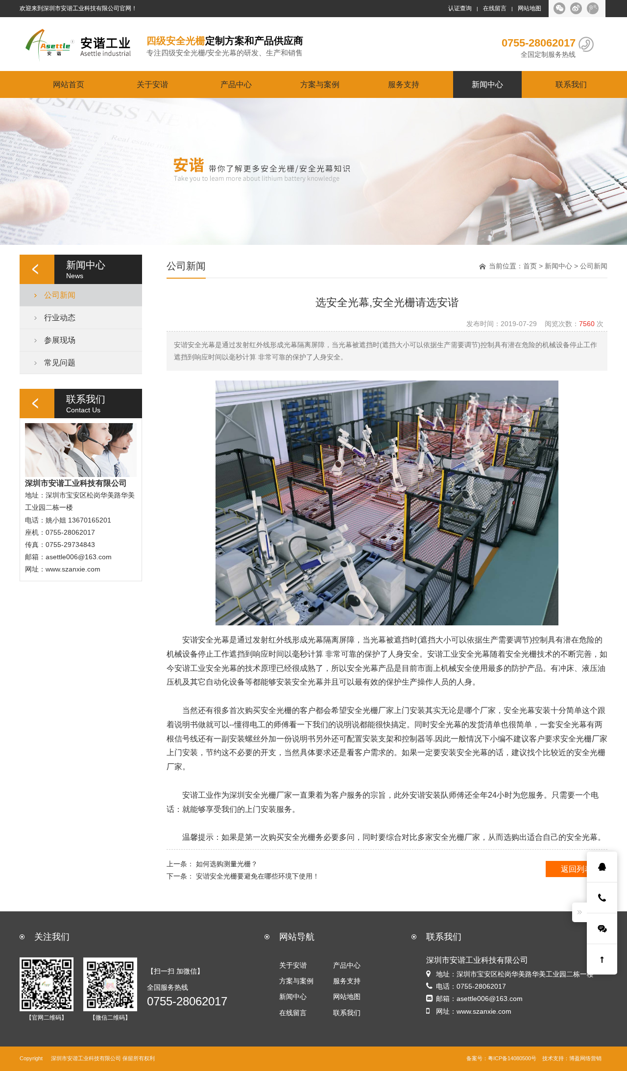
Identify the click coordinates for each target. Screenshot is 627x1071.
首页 (530, 265)
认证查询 (460, 8)
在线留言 (494, 8)
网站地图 (529, 8)
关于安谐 (152, 84)
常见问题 (59, 362)
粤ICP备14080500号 (512, 1058)
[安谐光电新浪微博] (576, 8)
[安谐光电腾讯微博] (593, 8)
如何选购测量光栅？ (227, 863)
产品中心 (236, 84)
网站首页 (68, 84)
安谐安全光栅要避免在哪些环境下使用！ (257, 876)
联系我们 (571, 84)
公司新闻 (59, 295)
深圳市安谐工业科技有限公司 (86, 1058)
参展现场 (59, 340)
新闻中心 (487, 84)
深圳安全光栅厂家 (260, 795)
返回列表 (576, 869)
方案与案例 (319, 84)
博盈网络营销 (585, 1058)
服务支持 (403, 84)
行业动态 (59, 317)
